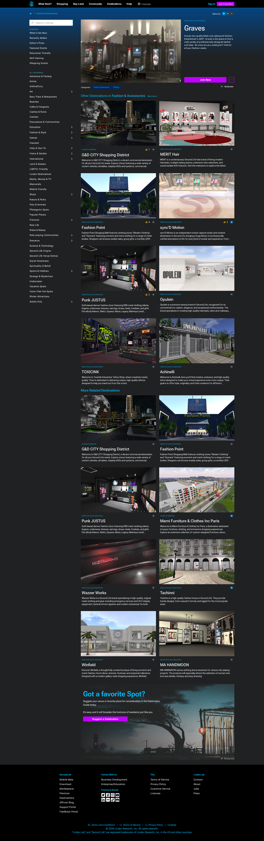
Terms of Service (159, 779)
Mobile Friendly (38, 189)
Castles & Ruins (38, 111)
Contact (198, 779)
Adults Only (36, 301)
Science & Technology (41, 245)
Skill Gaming (37, 58)
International (36, 158)
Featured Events (38, 48)
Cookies (172, 824)
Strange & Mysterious (41, 276)
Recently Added (38, 38)
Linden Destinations (40, 174)
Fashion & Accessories (47, 13)
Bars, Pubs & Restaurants (43, 96)
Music (33, 194)
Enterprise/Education (113, 784)
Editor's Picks (37, 43)
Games (33, 137)
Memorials (35, 184)
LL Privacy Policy (154, 824)
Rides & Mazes (38, 230)
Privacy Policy (158, 784)
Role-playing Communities (44, 235)
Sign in (211, 3)
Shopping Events (39, 63)
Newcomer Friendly (40, 53)
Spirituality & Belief (40, 266)
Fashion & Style (38, 132)
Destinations (67, 797)
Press (197, 793)
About (197, 784)
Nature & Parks (38, 199)
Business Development (114, 779)
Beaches (34, 101)
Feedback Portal (69, 811)
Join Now (205, 79)
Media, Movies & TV (40, 179)
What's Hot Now (38, 33)
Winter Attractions (39, 296)
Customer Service (160, 788)
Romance (35, 240)
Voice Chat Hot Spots (41, 291)
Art (31, 91)
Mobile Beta (66, 779)
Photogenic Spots (39, 209)
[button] (45, 4)
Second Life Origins (40, 250)
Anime (33, 81)
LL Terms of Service (130, 824)
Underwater (36, 281)
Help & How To (38, 148)
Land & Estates (38, 164)
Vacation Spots (38, 286)
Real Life (34, 225)
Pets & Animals (38, 204)
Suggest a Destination (105, 719)
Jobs (196, 788)
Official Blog (67, 802)
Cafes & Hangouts (39, 106)
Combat (34, 117)
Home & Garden (38, 153)
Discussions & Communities (45, 122)
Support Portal (68, 807)
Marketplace (67, 788)
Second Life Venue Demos (44, 255)
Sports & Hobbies (39, 271)
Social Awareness (39, 261)
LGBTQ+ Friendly (39, 169)
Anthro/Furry (36, 86)
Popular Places (38, 214)
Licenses (155, 793)
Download (65, 784)
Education (35, 127)
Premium (34, 219)
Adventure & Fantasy (41, 76)
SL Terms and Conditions (101, 824)
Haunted (34, 143)
